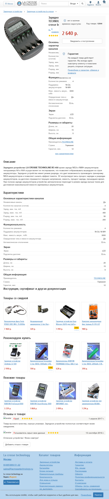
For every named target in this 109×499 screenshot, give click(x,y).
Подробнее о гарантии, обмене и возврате (83, 71)
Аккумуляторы (46, 464)
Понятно (98, 495)
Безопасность (46, 476)
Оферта (79, 473)
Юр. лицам (80, 467)
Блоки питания (46, 470)
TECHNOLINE (68, 141)
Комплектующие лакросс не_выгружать (51, 487)
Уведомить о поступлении (82, 41)
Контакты (79, 479)
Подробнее (86, 494)
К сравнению (56, 30)
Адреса (90, 4)
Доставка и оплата (83, 461)
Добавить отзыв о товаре (16, 444)
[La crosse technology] (27, 3)
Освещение (45, 482)
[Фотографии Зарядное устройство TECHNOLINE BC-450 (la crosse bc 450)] (23, 38)
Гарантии (79, 464)
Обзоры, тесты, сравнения (87, 485)
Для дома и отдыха (48, 479)
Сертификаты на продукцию (88, 488)
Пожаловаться (13, 482)
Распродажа (81, 470)
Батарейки (44, 467)
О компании (80, 482)
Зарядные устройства (50, 461)
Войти (98, 4)
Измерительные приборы (51, 473)
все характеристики (64, 153)
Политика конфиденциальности (90, 476)
